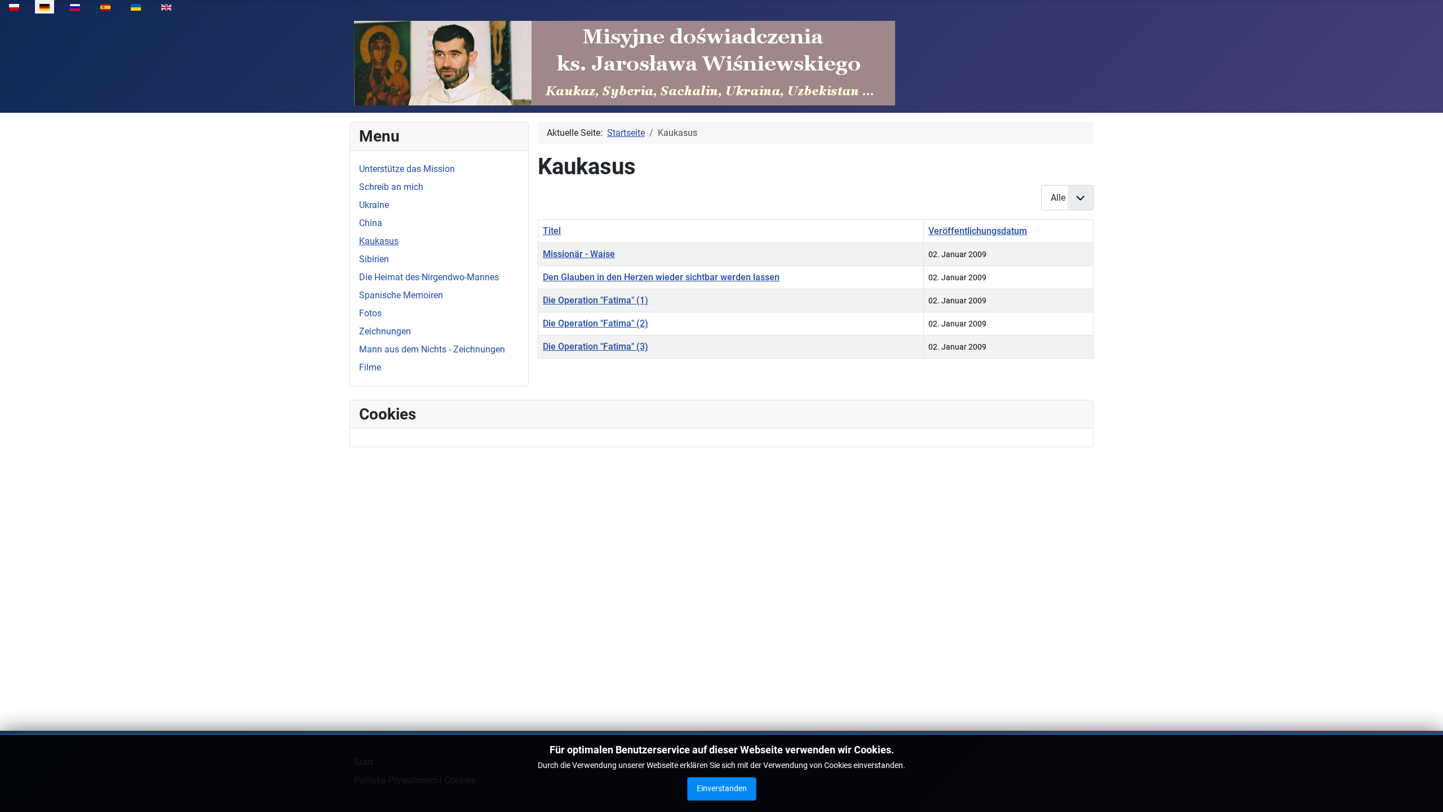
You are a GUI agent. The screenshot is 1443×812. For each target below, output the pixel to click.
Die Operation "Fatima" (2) (595, 323)
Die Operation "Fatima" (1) (595, 300)
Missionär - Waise (579, 254)
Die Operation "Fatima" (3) (595, 346)
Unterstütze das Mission (407, 169)
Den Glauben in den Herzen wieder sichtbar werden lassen (661, 277)
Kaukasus (379, 241)
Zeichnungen (385, 331)
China (370, 223)
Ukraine (374, 205)
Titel (552, 231)
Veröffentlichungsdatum (977, 231)
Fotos (370, 313)
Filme (370, 367)
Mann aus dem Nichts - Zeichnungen (432, 349)
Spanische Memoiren (401, 295)
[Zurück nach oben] (1423, 791)
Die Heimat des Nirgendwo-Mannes (429, 277)
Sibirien (374, 259)
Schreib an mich (391, 187)
